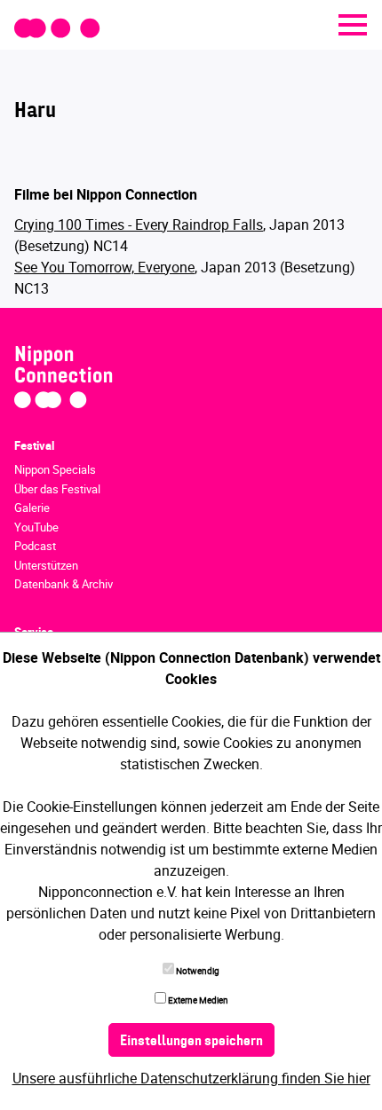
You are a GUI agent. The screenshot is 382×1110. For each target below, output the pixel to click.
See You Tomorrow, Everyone (104, 267)
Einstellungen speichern (191, 1042)
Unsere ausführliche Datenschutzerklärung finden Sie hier (191, 1078)
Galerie (32, 508)
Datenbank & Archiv (63, 584)
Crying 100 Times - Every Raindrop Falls (138, 224)
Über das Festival (57, 489)
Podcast (35, 546)
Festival (34, 445)
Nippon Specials (55, 469)
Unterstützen (46, 565)
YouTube (36, 527)
